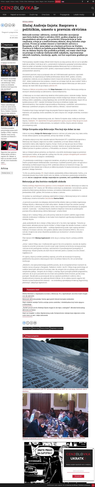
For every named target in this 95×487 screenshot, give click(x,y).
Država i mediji (15, 1)
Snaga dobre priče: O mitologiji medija (36, 485)
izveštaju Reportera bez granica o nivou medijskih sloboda (49, 186)
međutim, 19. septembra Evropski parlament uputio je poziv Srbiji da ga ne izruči (57, 121)
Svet (46, 1)
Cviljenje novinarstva (8, 63)
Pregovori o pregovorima (10, 32)
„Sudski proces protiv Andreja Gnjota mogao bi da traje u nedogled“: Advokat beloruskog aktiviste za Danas (54, 309)
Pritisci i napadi (5, 1)
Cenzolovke (49, 198)
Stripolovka (51, 1)
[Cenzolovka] (20, 7)
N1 (55, 15)
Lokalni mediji (79, 15)
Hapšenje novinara (57, 328)
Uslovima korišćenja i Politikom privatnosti (78, 485)
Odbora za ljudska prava (39, 89)
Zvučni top (34, 15)
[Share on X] (6, 25)
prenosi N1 (53, 86)
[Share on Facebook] (2, 25)
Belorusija (36, 328)
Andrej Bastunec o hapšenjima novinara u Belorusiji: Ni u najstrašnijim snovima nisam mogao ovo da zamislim (55, 295)
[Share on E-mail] (13, 25)
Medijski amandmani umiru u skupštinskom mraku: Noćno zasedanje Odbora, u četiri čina (54, 438)
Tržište (21, 1)
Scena (37, 1)
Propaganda (64, 15)
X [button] (93, 485)
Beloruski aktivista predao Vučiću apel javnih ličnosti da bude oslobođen (48, 299)
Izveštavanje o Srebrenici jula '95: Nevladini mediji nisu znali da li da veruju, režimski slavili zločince (55, 390)
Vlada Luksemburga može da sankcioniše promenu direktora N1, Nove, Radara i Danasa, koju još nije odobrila (9, 109)
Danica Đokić (45, 328)
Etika (25, 1)
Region (42, 1)
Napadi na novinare (18, 15)
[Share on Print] (9, 25)
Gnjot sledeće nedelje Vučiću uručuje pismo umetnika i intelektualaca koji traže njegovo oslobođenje (53, 303)
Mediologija (31, 1)
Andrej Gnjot (27, 328)
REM (4, 15)
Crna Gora (45, 15)
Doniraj (58, 1)
